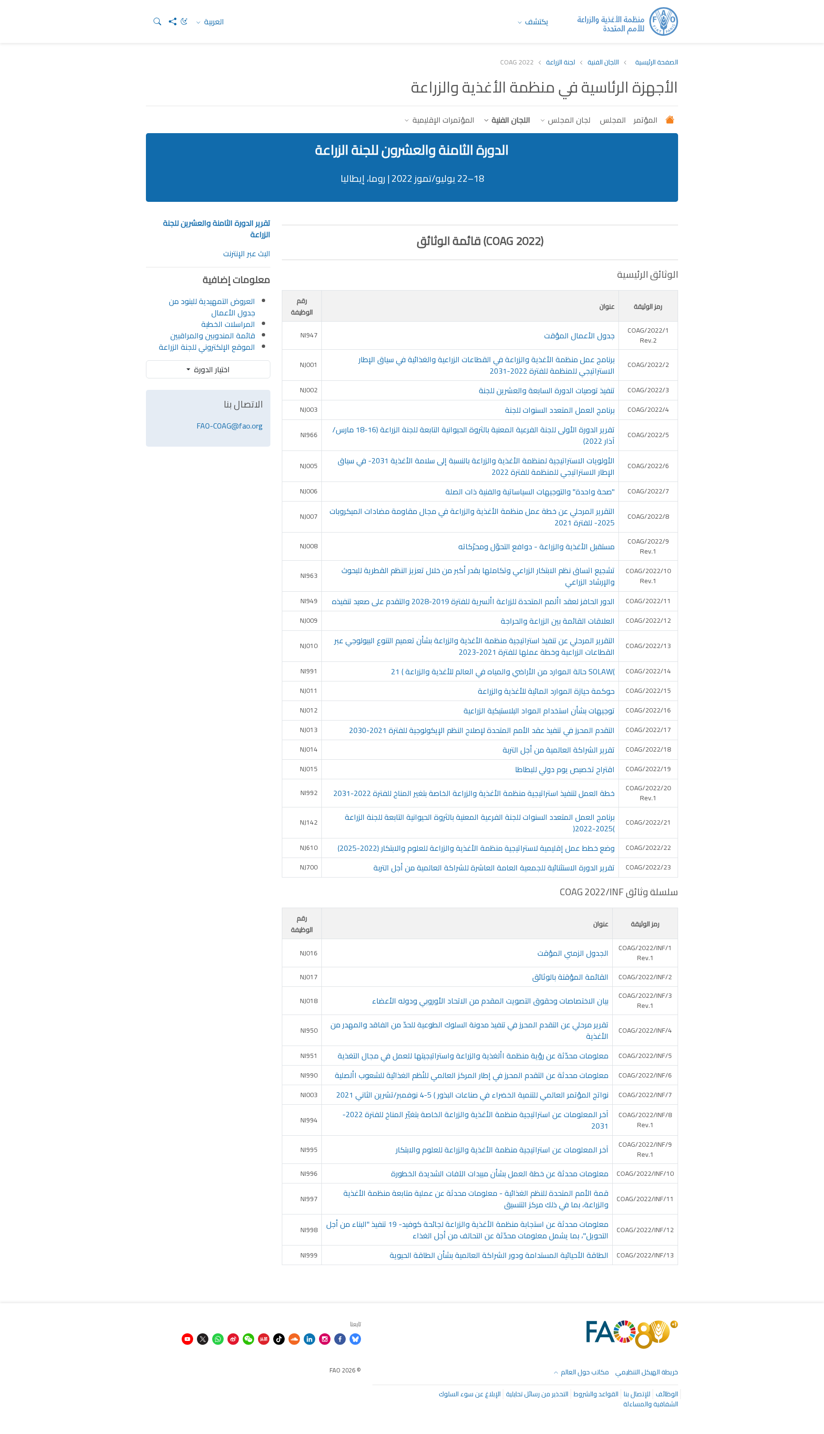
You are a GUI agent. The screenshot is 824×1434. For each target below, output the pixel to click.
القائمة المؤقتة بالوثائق (570, 977)
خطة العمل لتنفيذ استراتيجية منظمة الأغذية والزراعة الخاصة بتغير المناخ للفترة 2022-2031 (474, 793)
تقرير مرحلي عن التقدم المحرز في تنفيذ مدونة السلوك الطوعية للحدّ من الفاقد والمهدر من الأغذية (469, 1030)
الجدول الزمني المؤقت (572, 953)
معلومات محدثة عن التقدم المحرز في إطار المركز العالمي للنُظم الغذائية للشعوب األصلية (471, 1075)
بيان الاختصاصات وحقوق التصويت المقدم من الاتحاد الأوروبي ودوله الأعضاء (490, 1001)
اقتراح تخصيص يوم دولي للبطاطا (565, 769)
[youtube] (187, 1338)
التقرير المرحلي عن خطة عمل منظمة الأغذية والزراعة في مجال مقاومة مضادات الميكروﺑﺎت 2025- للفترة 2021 (472, 517)
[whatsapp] (218, 1338)
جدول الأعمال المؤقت (579, 335)
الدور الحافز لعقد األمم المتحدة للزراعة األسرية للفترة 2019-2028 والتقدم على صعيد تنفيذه (473, 601)
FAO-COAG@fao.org (229, 426)
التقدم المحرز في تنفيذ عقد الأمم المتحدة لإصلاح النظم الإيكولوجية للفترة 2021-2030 (482, 730)
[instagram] (324, 1338)
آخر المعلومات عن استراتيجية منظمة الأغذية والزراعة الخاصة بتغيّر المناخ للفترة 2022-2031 (475, 1120)
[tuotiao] (263, 1338)
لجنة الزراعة (560, 62)
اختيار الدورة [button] (211, 369)
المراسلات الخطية (228, 324)
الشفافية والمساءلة (650, 1404)
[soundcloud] (294, 1338)
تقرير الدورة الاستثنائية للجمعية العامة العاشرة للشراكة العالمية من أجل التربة (494, 867)
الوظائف (667, 1394)
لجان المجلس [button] (568, 120)
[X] (202, 1338)
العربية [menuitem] (213, 21)
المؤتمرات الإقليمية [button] (442, 120)
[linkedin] (309, 1338)
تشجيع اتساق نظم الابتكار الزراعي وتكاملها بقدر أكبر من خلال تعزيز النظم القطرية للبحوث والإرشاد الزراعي (478, 576)
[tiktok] (279, 1338)
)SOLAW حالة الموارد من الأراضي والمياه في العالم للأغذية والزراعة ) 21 (503, 671)
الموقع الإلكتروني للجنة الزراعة (207, 347)
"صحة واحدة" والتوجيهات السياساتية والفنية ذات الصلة (530, 491)
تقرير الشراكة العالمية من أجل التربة (559, 750)
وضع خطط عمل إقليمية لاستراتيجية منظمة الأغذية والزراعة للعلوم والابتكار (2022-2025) (476, 848)
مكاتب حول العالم (584, 1372)
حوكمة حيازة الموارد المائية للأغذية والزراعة (546, 691)
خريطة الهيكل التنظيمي (646, 1372)
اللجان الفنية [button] (510, 120)
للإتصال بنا (637, 1394)
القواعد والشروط (596, 1394)
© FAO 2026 (345, 1370)
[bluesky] (355, 1338)
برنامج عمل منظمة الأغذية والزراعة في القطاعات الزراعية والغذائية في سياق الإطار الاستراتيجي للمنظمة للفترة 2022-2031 (487, 365)
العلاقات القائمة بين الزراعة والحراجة (558, 621)
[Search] (153, 21)
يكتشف (535, 21)
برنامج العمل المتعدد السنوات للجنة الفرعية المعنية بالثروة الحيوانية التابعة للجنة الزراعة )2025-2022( (480, 823)
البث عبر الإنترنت (246, 253)
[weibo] (233, 1338)
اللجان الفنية (603, 62)
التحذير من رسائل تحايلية (537, 1394)
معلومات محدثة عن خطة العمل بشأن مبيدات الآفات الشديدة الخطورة (499, 1173)
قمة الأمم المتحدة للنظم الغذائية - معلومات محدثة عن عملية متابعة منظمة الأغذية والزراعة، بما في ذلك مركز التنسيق (475, 1199)
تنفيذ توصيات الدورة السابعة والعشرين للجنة (547, 390)
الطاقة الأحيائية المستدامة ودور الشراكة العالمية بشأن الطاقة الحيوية (499, 1255)
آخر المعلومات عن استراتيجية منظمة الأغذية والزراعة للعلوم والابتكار (502, 1149)
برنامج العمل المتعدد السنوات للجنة (560, 410)
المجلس (612, 120)
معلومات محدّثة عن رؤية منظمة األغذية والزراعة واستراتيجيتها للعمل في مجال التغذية (473, 1055)
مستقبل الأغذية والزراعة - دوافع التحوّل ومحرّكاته (536, 546)
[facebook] (340, 1338)
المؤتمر (646, 120)
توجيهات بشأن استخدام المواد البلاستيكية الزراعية (539, 710)
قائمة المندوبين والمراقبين (212, 335)
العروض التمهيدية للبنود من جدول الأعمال (212, 307)
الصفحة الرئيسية (656, 62)
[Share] (168, 21)
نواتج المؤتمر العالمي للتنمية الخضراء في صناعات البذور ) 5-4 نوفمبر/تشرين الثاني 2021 (472, 1095)
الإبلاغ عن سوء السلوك (470, 1394)
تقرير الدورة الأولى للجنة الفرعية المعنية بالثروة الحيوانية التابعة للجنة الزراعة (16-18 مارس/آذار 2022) (473, 435)
